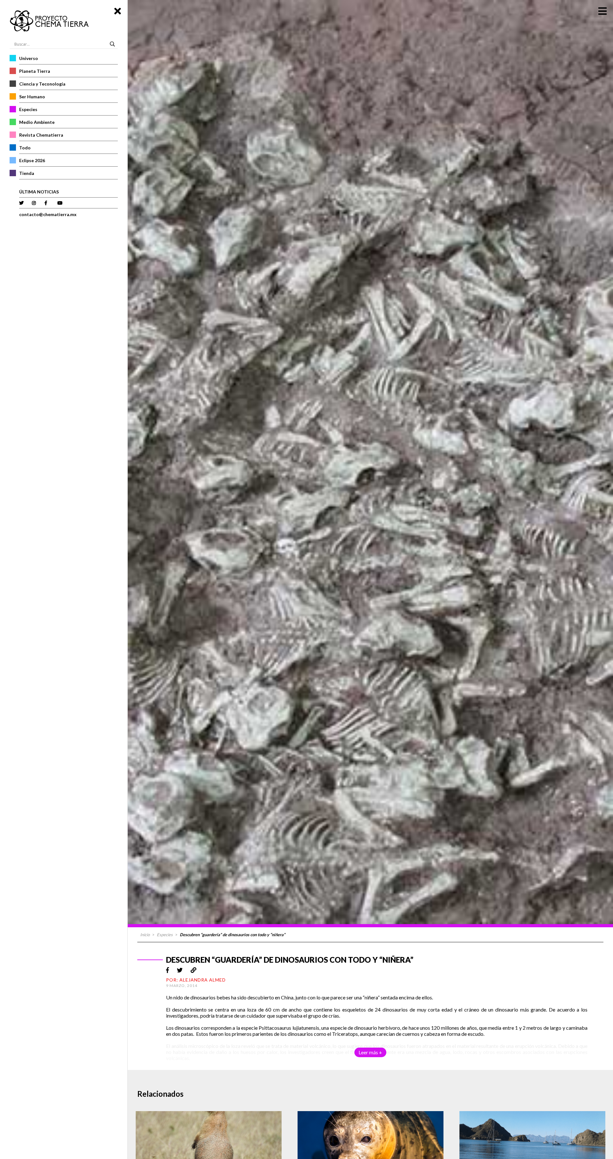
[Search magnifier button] (113, 44)
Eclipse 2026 (32, 160)
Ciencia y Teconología (42, 84)
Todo (25, 147)
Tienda (26, 173)
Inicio (145, 934)
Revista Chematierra (41, 135)
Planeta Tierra (34, 71)
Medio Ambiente (37, 122)
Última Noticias (39, 191)
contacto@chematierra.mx (48, 214)
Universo (28, 58)
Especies (28, 109)
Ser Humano (32, 96)
